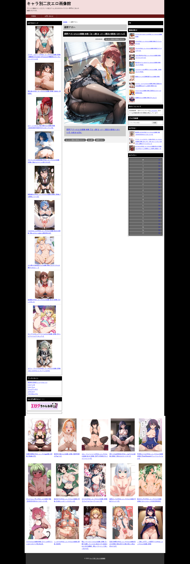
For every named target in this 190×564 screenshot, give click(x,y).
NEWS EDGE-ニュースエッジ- (38, 382)
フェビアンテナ (33, 389)
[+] (159, 159)
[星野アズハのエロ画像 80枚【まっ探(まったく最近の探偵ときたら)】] (95, 123)
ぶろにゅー (31, 391)
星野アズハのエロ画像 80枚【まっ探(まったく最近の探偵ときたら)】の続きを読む (93, 131)
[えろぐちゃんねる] (44, 406)
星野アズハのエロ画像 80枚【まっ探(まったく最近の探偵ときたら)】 (95, 34)
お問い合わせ (49, 16)
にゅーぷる (31, 385)
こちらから (154, 110)
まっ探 (90, 140)
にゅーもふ (31, 387)
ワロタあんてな (33, 394)
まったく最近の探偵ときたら (115, 39)
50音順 (33, 16)
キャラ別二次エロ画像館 (49, 3)
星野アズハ (99, 140)
